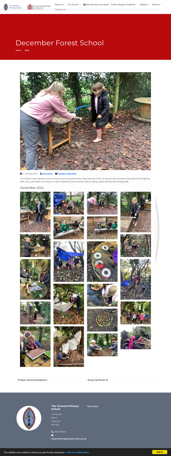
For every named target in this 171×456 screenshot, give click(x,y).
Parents (156, 4)
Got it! (160, 452)
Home (18, 50)
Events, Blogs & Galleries (123, 4)
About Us (59, 4)
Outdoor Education (67, 173)
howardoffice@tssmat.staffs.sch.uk (68, 439)
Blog (27, 50)
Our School (73, 4)
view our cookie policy (77, 452)
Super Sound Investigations (33, 380)
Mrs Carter (47, 173)
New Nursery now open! (97, 4)
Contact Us (60, 9)
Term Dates (92, 406)
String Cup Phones (97, 380)
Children (144, 4)
